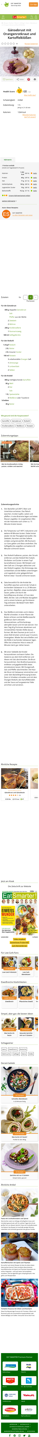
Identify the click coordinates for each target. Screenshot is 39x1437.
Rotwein (12, 355)
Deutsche (23, 1049)
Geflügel (16, 1054)
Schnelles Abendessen (19, 1099)
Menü (3, 18)
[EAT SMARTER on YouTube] (29, 1435)
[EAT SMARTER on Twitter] (24, 1435)
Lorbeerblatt (14, 366)
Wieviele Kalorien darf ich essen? (29, 116)
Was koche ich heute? (19, 1137)
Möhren (12, 324)
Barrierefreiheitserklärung (14, 1431)
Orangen (24, 359)
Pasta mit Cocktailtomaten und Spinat (14, 1218)
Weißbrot (13, 398)
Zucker (19, 352)
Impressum (13, 1424)
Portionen (31, 301)
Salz (10, 313)
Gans (4, 1049)
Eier (10, 387)
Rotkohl (12, 345)
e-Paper (35, 937)
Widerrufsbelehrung (19, 1429)
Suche (31, 18)
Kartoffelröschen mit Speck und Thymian (15, 1263)
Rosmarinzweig (15, 331)
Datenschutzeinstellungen (19, 1427)
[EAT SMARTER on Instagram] (19, 1435)
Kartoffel (5, 421)
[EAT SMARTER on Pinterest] (14, 1435)
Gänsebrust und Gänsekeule (15, 793)
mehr (35, 173)
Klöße (31, 1054)
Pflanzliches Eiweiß (26, 1001)
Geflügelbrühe (15, 335)
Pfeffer (12, 317)
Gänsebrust (21, 310)
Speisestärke (14, 394)
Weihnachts (6, 1054)
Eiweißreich (9, 1001)
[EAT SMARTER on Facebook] (9, 1435)
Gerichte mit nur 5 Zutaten (19, 1175)
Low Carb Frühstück (9, 972)
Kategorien (31, 1431)
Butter (11, 348)
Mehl (11, 383)
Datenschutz (24, 1424)
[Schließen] (1, 4)
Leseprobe (4, 937)
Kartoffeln (27, 380)
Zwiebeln (12, 320)
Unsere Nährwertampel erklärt (19, 196)
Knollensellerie (15, 328)
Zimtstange (13, 363)
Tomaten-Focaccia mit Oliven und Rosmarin (16, 1309)
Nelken (12, 370)
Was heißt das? (30, 95)
